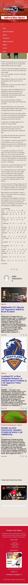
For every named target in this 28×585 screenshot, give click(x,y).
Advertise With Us (15, 544)
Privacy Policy (15, 547)
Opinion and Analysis (8, 41)
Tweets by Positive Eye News (11, 480)
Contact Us (15, 545)
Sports (4, 51)
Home (4, 28)
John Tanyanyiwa (17, 278)
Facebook (9, 574)
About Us (15, 542)
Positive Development (8, 31)
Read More (4, 456)
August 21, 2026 (8, 437)
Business (5, 35)
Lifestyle (5, 48)
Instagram (16, 574)
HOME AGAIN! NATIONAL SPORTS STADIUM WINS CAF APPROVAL (11, 431)
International (6, 38)
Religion (5, 44)
